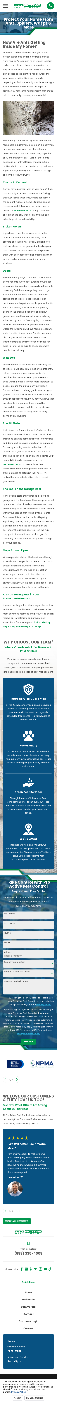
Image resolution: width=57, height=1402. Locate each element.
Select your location (14, 962)
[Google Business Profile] (26, 1269)
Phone (7, 933)
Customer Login (28, 1321)
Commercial (28, 1306)
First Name (9, 913)
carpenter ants (11, 464)
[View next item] (17, 1079)
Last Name (9, 923)
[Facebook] (21, 1269)
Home (28, 1292)
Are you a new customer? (17, 971)
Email (7, 942)
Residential (28, 1299)
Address (8, 952)
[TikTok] (50, 1269)
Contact (28, 1314)
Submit (28, 1041)
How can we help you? (16, 981)
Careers (28, 1328)
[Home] (27, 6)
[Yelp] (31, 1269)
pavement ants (22, 210)
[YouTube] (45, 1269)
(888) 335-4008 (28, 1253)
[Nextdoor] (35, 1269)
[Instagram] (40, 1269)
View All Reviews (16, 1221)
